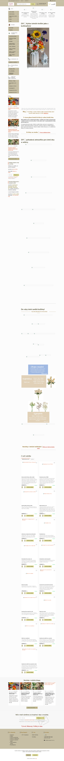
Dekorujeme (15, 106)
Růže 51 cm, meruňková (26, 638)
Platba (11, 736)
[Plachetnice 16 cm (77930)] (47, 469)
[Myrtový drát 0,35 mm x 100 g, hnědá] (29, 469)
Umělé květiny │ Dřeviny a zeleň (12, 44)
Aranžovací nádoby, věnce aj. (12, 39)
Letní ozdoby (11, 11)
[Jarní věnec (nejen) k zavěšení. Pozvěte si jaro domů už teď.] (13, 142)
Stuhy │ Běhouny (12, 46)
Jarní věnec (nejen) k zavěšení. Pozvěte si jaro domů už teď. (13, 149)
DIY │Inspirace (25, 734)
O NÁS (22, 0)
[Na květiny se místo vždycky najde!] (13, 101)
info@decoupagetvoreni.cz (49, 740)
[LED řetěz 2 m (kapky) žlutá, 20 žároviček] (29, 526)
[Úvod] (12, 4)
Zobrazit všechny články (13, 158)
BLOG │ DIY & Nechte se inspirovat (14, 0)
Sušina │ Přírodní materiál (12, 49)
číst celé (15, 116)
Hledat (32, 4)
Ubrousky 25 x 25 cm (13, 90)
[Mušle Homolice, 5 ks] (47, 497)
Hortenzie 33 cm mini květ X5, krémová (46, 584)
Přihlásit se (16, 175)
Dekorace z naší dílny (13, 62)
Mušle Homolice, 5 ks (43, 505)
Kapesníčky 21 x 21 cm (12, 83)
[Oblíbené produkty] (50, 1)
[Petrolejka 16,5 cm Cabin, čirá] (29, 551)
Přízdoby (10, 41)
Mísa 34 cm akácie (25, 584)
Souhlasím (35, 755)
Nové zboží (11, 27)
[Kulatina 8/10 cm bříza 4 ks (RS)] (29, 497)
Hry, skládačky (11, 70)
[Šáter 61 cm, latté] (47, 603)
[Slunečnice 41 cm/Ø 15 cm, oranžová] (47, 630)
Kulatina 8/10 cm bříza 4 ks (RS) (27, 505)
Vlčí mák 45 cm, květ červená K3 (45, 558)
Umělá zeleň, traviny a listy (13, 17)
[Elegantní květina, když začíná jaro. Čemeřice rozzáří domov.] (13, 122)
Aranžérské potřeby (12, 36)
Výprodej (10, 29)
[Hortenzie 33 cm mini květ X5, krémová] (47, 576)
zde (36, 758)
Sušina (10, 19)
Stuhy (10, 21)
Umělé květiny (11, 14)
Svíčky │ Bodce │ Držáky (12, 55)
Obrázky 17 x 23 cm (12, 86)
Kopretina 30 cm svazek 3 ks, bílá (27, 611)
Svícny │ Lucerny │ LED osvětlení (12, 52)
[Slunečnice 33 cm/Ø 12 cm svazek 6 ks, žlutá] (29, 656)
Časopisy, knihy (12, 68)
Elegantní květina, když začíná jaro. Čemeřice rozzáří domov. (13, 130)
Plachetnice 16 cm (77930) (44, 477)
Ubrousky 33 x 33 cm (13, 92)
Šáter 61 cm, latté (43, 611)
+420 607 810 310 (42, 3)
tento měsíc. (15, 169)
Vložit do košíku (30, 487)
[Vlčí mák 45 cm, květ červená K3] (47, 551)
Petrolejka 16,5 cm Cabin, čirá (27, 558)
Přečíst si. (46, 113)
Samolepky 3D (11, 88)
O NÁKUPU (26, 0)
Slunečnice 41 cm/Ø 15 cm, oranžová (46, 638)
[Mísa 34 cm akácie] (29, 576)
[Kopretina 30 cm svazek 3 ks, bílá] (29, 603)
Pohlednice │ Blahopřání (11, 74)
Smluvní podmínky (14, 737)
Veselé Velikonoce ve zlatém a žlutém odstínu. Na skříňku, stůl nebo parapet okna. (50, 694)
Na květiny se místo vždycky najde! (13, 109)
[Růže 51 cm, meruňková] (29, 630)
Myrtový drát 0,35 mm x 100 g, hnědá (28, 477)
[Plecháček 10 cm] (47, 526)
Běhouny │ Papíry (12, 80)
